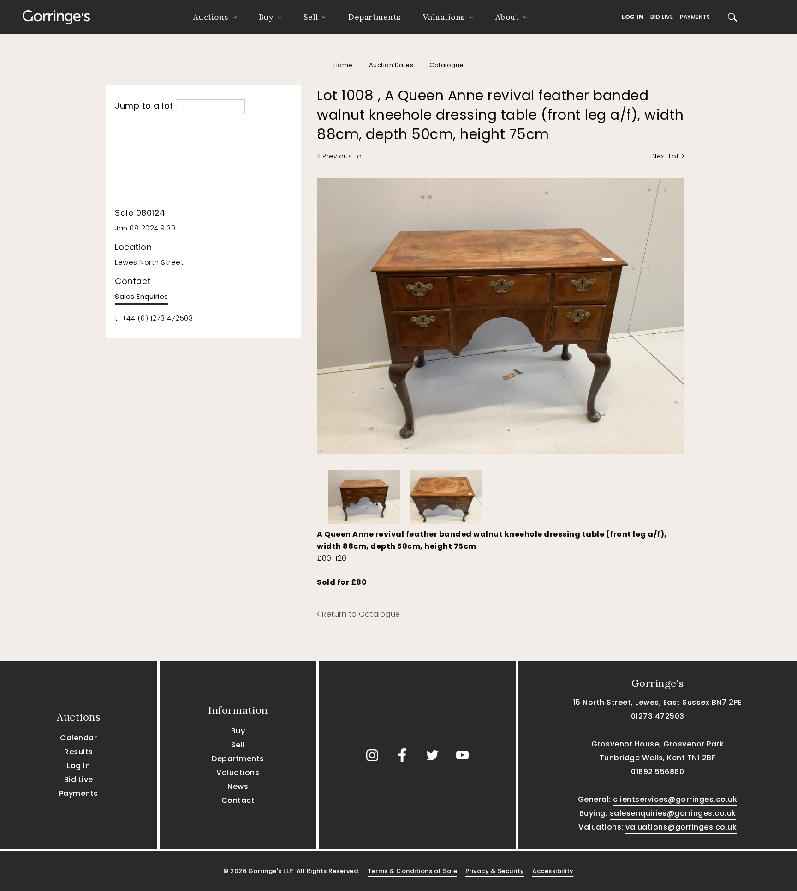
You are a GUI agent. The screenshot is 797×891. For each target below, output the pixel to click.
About (507, 17)
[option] (364, 494)
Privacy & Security (494, 871)
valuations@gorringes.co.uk (681, 827)
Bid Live (661, 17)
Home (343, 65)
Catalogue (446, 65)
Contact (238, 800)
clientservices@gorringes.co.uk (675, 799)
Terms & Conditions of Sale (412, 871)
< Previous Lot (340, 156)
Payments (695, 17)
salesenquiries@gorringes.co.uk (673, 813)
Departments (374, 17)
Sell (310, 17)
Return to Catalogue (360, 614)
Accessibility (553, 871)
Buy (266, 17)
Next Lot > (668, 156)
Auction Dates (391, 65)
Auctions (210, 17)
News (237, 786)
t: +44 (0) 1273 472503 (154, 318)
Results (78, 751)
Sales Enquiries (141, 296)
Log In (632, 17)
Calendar (78, 738)
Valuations (444, 17)
